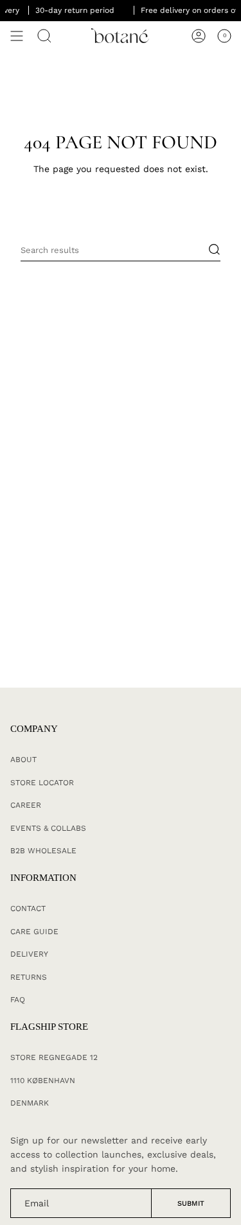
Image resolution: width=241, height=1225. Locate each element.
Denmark (29, 1103)
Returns (28, 977)
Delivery (29, 954)
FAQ (17, 999)
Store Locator (42, 782)
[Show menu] (17, 36)
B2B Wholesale (43, 850)
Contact (28, 908)
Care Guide (34, 931)
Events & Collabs (48, 828)
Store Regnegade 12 (54, 1057)
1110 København (42, 1080)
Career (25, 805)
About (23, 759)
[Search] (44, 36)
